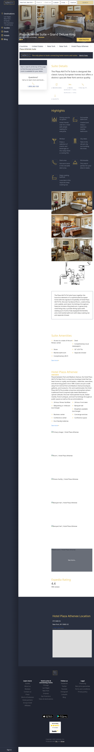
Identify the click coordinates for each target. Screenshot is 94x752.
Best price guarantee (82, 686)
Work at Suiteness (27, 697)
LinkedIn (64, 694)
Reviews (27, 689)
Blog (64, 697)
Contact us (27, 692)
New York (7, 19)
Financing (82, 683)
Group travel (27, 703)
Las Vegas (7, 17)
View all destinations (46, 699)
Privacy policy (82, 692)
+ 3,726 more (8, 25)
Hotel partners (27, 700)
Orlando (7, 21)
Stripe (62, 741)
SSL (56, 741)
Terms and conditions (82, 689)
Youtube (64, 689)
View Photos (84, 40)
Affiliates (28, 705)
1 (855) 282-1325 (33, 86)
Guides (27, 683)
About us (27, 686)
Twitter (64, 686)
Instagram (64, 692)
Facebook (64, 683)
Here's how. (83, 55)
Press (27, 694)
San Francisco (8, 23)
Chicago (46, 685)
